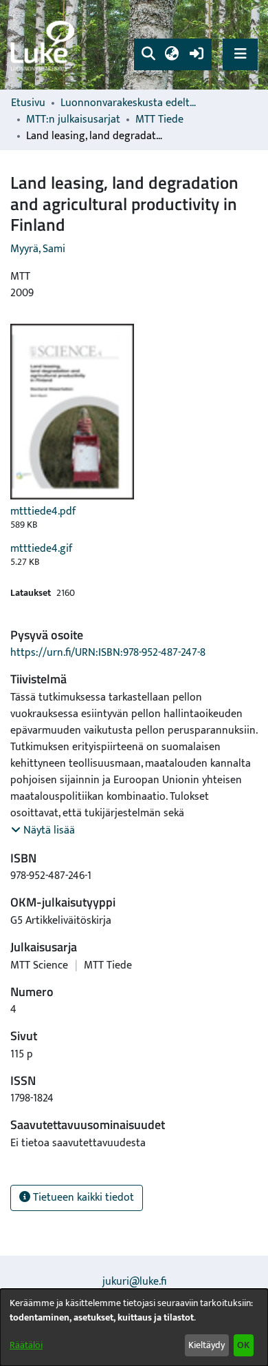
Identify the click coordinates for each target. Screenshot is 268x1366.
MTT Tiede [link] (159, 120)
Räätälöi (26, 1345)
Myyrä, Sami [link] (37, 249)
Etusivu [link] (28, 103)
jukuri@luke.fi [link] (134, 1281)
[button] (148, 54)
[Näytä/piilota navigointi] (240, 54)
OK (243, 1345)
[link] (44, 45)
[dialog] (134, 1327)
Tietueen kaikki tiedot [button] (82, 1197)
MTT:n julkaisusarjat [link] (73, 120)
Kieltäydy (206, 1345)
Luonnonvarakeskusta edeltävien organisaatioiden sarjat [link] (129, 103)
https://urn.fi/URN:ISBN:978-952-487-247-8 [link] (107, 652)
